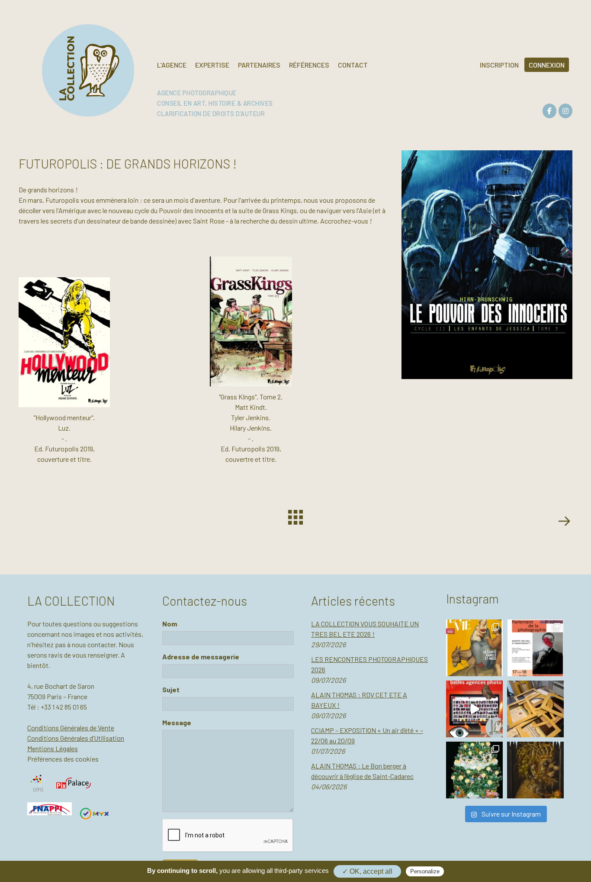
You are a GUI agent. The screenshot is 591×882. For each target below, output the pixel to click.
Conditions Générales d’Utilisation (75, 738)
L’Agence (171, 65)
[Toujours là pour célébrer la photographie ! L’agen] (535, 647)
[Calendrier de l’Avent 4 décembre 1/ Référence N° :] (474, 770)
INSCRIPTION (499, 65)
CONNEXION (547, 65)
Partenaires (259, 65)
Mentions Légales (52, 748)
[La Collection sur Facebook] (549, 111)
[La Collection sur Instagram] (565, 111)
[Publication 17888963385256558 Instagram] (474, 709)
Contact (353, 65)
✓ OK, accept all (367, 871)
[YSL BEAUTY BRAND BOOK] (563, 522)
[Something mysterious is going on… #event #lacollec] (535, 709)
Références (309, 65)
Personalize (425, 871)
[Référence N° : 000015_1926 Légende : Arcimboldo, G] (535, 770)
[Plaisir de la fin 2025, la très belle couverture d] (474, 647)
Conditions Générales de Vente (70, 727)
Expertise (212, 65)
